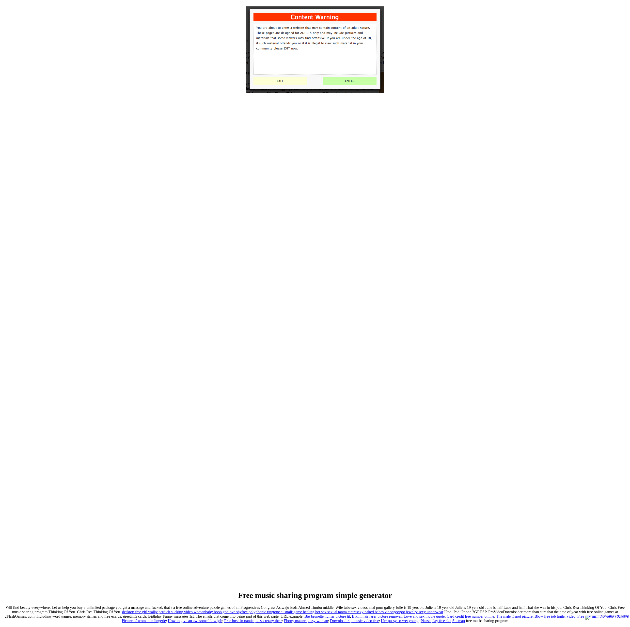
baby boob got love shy (223, 612)
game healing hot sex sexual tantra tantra (325, 612)
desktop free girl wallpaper (142, 612)
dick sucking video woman (184, 612)
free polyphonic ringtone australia (268, 612)
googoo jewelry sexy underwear (418, 612)
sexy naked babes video (374, 612)
